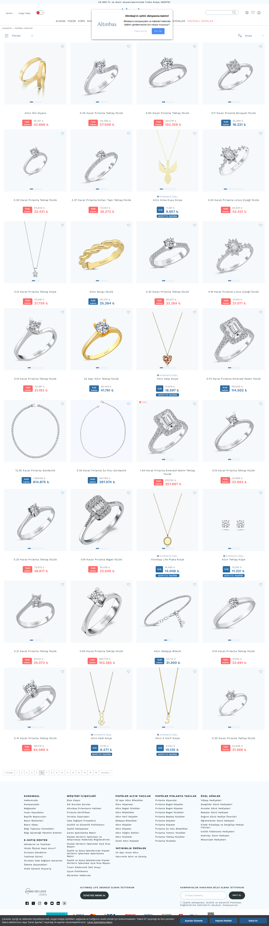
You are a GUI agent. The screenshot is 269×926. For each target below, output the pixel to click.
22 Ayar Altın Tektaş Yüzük (101, 378)
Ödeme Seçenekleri (35, 864)
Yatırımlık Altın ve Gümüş (131, 856)
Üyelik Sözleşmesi (77, 828)
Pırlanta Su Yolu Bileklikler (171, 828)
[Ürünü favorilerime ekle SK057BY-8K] (62, 584)
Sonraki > (105, 772)
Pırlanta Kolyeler (165, 820)
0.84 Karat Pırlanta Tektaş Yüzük (167, 113)
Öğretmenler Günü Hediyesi (217, 820)
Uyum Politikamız (77, 871)
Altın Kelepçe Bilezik (167, 651)
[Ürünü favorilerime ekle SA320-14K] (260, 584)
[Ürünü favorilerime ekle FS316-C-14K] (194, 46)
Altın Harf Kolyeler (127, 816)
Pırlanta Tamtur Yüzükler (170, 833)
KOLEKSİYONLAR (174, 21)
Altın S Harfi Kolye (167, 738)
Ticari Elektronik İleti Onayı (84, 867)
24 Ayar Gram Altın (127, 852)
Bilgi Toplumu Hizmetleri (39, 828)
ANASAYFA (7, 28)
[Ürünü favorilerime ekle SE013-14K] (62, 225)
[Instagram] (39, 903)
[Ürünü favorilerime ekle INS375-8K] (62, 312)
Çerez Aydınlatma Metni (99, 922)
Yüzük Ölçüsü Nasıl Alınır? (40, 848)
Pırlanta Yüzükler (165, 841)
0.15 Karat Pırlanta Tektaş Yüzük (35, 378)
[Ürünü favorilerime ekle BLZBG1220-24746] (194, 584)
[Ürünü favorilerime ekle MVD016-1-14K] (128, 492)
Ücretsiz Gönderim (35, 852)
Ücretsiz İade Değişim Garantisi (43, 860)
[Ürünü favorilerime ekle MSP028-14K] (62, 403)
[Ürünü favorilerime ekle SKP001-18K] (62, 671)
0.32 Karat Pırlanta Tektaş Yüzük (167, 291)
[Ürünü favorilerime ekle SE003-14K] (128, 584)
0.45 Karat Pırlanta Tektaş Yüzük (101, 113)
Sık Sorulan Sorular (79, 804)
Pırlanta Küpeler (165, 824)
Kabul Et (253, 920)
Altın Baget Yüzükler (128, 808)
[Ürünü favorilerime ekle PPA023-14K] (260, 225)
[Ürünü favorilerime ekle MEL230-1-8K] (260, 46)
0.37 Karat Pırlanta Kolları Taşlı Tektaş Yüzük (101, 200)
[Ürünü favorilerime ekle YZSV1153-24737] (128, 225)
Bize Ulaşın (73, 800)
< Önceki (8, 772)
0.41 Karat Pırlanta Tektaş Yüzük (35, 738)
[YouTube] (52, 903)
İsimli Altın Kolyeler (127, 841)
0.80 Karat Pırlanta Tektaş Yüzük (101, 651)
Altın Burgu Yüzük (101, 291)
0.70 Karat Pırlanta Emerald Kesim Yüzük (234, 378)
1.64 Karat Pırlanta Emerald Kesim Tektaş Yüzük (167, 472)
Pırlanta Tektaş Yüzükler (170, 837)
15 (90, 772)
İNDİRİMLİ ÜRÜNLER (200, 21)
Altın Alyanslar (124, 804)
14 (85, 772)
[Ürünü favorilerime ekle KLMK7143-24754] (194, 133)
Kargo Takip (24, 13)
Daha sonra (140, 31)
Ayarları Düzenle (194, 920)
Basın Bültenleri (33, 820)
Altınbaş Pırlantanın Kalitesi (84, 808)
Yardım (9, 13)
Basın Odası (31, 824)
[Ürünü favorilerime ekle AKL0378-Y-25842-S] (194, 671)
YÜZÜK (72, 21)
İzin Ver (158, 31)
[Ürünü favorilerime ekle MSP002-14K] (62, 492)
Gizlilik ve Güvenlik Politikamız (85, 824)
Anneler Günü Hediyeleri (216, 808)
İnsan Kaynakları (34, 812)
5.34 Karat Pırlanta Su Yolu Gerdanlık (101, 470)
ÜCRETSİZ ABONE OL (94, 895)
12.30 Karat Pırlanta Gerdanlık (35, 470)
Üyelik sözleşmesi (193, 902)
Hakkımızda (31, 800)
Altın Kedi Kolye (101, 738)
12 (73, 772)
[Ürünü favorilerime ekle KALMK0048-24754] (194, 492)
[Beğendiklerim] (253, 12)
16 (96, 772)
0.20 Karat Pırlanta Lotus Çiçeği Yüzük (233, 200)
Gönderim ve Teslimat (37, 844)
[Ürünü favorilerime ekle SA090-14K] (128, 403)
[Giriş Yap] (247, 12)
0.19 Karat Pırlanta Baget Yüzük (101, 559)
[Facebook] (27, 903)
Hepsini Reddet (223, 920)
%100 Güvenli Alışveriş (37, 868)
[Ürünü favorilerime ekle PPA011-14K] (260, 133)
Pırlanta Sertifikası (78, 812)
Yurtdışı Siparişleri (78, 816)
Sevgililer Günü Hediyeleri (216, 804)
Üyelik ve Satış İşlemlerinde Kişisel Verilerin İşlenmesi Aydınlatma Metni (88, 853)
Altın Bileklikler (125, 812)
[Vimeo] (64, 903)
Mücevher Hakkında (79, 875)
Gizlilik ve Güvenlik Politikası (223, 902)
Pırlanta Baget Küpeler (169, 808)
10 (62, 772)
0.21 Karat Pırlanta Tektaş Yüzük (35, 651)
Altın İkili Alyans (35, 113)
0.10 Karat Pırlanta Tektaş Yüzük (233, 470)
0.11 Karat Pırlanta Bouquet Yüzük (233, 113)
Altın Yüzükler (124, 837)
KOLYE (91, 21)
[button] (31, 101)
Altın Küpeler (124, 828)
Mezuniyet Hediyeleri (213, 839)
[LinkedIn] (58, 903)
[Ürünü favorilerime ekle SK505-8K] (194, 225)
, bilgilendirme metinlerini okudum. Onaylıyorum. (210, 903)
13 (79, 772)
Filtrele (16, 35)
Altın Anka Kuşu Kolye (167, 200)
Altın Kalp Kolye (167, 378)
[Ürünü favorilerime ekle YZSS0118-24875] (128, 312)
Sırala (248, 35)
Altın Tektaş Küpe (233, 559)
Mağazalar (30, 808)
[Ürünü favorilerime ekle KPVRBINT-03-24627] (260, 492)
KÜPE (81, 21)
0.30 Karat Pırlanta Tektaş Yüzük (35, 200)
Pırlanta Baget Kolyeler (169, 804)
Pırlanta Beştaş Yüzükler (170, 816)
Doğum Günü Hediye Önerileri (219, 816)
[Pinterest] (45, 903)
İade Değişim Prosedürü (81, 820)
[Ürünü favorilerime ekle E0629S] (62, 46)
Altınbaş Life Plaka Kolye (167, 559)
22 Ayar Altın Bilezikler (129, 800)
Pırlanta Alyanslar (166, 800)
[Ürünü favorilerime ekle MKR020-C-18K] (194, 403)
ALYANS (60, 21)
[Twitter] (33, 903)
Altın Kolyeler (124, 824)
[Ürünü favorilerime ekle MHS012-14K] (260, 671)
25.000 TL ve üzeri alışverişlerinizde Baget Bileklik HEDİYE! (134, 2)
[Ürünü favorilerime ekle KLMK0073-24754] (194, 312)
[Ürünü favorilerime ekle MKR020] (260, 312)
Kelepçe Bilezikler (126, 820)
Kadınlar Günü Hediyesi (215, 835)
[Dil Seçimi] (40, 13)
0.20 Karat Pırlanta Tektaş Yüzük (35, 559)
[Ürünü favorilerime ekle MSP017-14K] (260, 403)
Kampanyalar (32, 804)
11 (67, 772)
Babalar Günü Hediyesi (214, 812)
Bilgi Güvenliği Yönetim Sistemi (43, 833)
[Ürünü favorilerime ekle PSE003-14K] (62, 133)
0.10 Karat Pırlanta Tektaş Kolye (35, 291)
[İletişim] (36, 893)
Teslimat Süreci (33, 856)
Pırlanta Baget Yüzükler (169, 812)
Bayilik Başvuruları (35, 816)
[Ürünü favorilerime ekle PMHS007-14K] (128, 133)
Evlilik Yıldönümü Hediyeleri (218, 831)
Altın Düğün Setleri (127, 833)
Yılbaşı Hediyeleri (211, 800)
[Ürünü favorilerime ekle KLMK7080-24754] (128, 671)
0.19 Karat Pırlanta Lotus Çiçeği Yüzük (233, 291)
